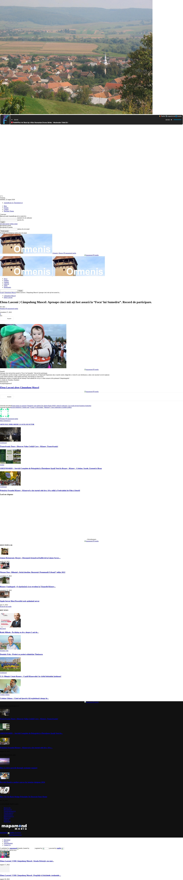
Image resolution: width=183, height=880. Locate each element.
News (5, 279)
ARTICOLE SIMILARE (8, 424)
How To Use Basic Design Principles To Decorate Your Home (23, 797)
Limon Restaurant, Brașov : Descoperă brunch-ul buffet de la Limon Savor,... (30, 558)
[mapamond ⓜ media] (91, 541)
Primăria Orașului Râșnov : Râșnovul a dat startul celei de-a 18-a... (26, 748)
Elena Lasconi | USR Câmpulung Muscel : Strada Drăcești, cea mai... (27, 861)
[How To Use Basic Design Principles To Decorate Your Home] (5, 793)
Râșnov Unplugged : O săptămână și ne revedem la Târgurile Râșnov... (28, 587)
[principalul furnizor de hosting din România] (32, 848)
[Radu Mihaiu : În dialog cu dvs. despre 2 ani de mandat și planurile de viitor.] (10, 627)
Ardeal (2, 465)
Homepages (7, 287)
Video (5, 285)
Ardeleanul (3, 443)
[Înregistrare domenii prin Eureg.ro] (45, 848)
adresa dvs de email (23, 229)
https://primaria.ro (5, 420)
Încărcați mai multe (5, 606)
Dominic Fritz (4, 650)
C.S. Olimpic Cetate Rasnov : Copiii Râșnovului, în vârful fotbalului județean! (30, 676)
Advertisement (8, 843)
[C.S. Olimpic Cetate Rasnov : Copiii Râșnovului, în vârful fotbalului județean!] (10, 671)
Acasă (2, 292)
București (3, 628)
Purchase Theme (9, 211)
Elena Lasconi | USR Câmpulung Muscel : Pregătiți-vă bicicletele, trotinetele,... (30, 875)
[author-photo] (4, 417)
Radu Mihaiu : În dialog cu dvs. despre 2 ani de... (19, 632)
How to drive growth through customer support (18, 768)
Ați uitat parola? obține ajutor (9, 224)
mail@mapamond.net (15, 835)
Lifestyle (6, 284)
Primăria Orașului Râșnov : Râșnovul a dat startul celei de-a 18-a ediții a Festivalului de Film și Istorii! (40, 490)
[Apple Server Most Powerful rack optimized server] (5, 597)
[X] (25, 318)
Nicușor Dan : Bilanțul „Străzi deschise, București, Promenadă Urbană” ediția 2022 (32, 572)
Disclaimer (7, 840)
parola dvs (21, 220)
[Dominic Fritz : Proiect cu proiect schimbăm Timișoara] (10, 649)
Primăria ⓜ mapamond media (9, 308)
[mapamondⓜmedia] (91, 255)
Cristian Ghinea (4, 694)
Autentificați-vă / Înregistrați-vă (13, 203)
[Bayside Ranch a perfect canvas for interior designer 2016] (5, 778)
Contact (6, 209)
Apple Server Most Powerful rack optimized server (19, 601)
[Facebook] (18, 318)
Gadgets (6, 282)
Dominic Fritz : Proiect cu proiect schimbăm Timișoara (21, 654)
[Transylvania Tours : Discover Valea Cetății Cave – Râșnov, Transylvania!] (10, 441)
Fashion (6, 280)
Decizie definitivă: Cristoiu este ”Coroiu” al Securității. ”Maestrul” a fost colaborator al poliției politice (41, 407)
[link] (19, 387)
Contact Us (7, 845)
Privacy (6, 841)
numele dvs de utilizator (25, 218)
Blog (5, 206)
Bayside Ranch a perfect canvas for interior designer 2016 (22, 782)
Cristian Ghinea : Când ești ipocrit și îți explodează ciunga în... (24, 698)
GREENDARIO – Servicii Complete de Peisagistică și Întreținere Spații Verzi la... (31, 733)
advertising (10, 832)
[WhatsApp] (39, 318)
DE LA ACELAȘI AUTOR (25, 424)
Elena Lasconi (8, 297)
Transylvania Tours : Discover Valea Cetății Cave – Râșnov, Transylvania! (29, 446)
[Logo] (26, 275)
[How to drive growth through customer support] (5, 764)
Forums (6, 208)
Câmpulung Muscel (10, 292)
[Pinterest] (32, 318)
